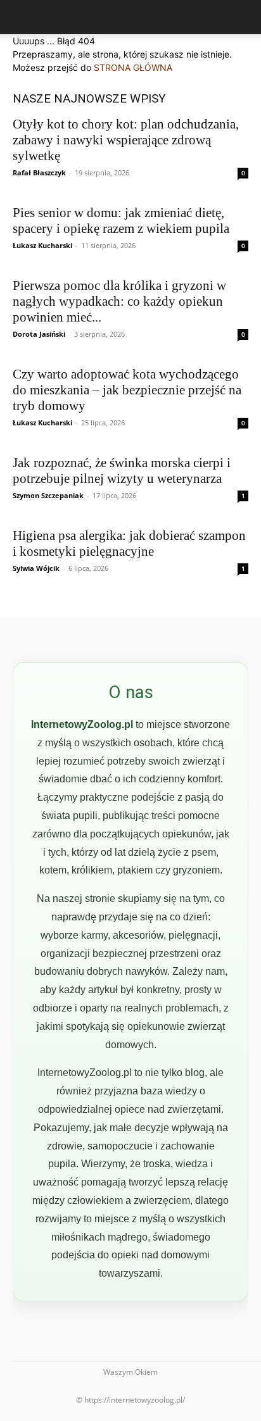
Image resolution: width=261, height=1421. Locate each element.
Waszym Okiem (130, 1372)
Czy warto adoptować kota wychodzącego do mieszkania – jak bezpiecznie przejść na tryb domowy (127, 389)
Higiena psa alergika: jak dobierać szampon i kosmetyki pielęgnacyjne (129, 543)
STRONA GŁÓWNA (133, 67)
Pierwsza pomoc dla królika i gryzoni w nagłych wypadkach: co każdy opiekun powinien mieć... (119, 301)
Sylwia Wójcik (36, 568)
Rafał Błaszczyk (39, 172)
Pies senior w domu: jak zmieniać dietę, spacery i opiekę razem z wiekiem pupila (121, 220)
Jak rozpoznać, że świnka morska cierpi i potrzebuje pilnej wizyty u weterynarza (122, 470)
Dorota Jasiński (39, 334)
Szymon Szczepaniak (48, 495)
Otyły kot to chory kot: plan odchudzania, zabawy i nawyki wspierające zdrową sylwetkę (126, 139)
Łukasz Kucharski (42, 245)
